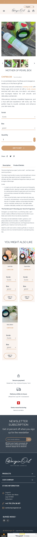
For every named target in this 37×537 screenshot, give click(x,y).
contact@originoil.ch (13, 508)
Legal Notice (19, 530)
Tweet (10, 156)
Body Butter (10, 324)
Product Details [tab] (18, 165)
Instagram (4, 520)
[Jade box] (10, 256)
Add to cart (17, 148)
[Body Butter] (10, 314)
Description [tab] (7, 165)
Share (7, 156)
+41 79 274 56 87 (12, 503)
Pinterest (14, 156)
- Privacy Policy (28, 530)
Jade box (9, 266)
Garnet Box (27, 266)
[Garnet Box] (27, 256)
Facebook (8, 520)
